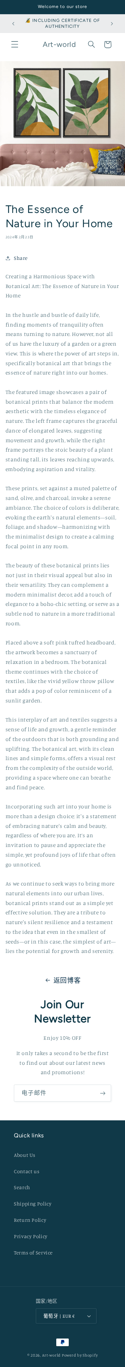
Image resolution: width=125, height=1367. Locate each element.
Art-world (51, 1355)
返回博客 (67, 980)
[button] (15, 44)
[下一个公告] (111, 23)
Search (22, 1187)
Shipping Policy (32, 1204)
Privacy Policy (31, 1236)
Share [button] (21, 258)
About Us (24, 1155)
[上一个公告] (13, 23)
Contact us (26, 1171)
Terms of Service (33, 1252)
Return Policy (30, 1220)
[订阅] (103, 1093)
